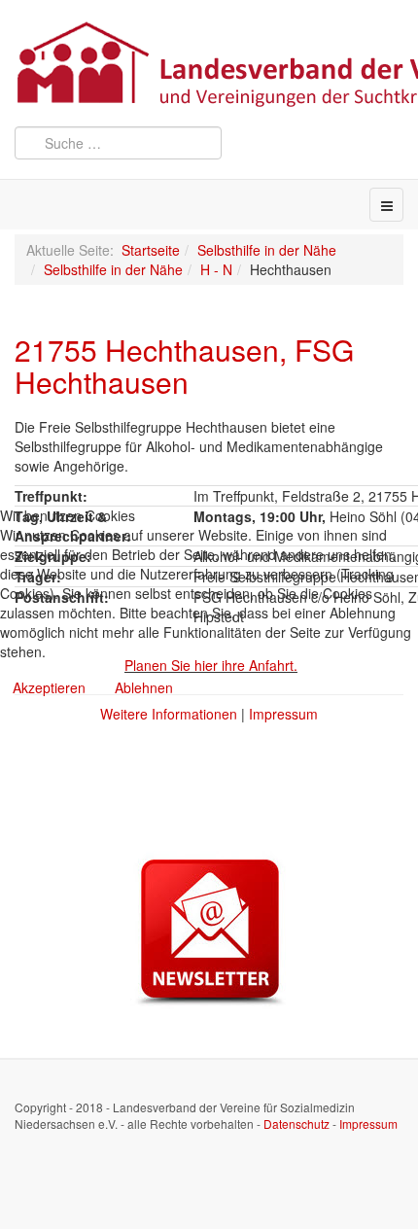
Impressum (283, 713)
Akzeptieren (49, 687)
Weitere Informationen (168, 713)
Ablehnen (144, 687)
